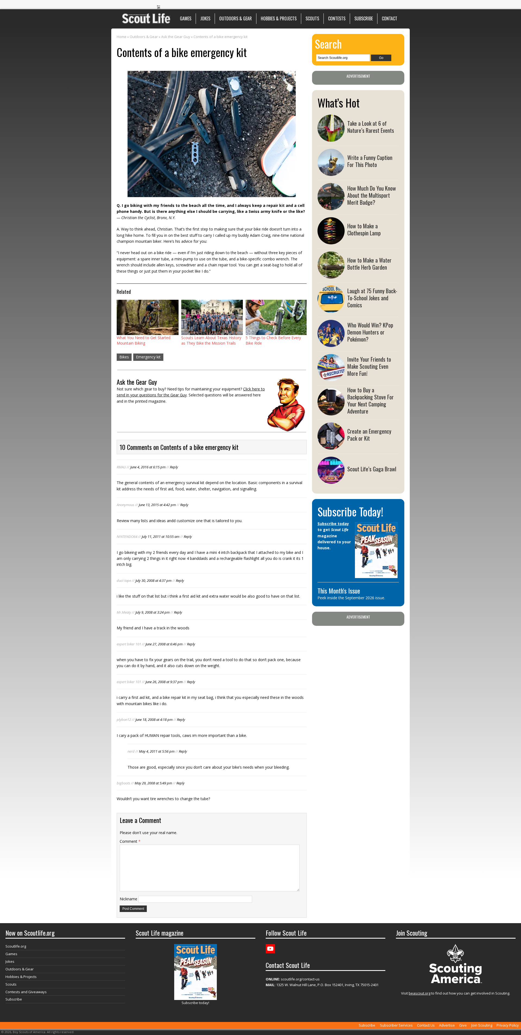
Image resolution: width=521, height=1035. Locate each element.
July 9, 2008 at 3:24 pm (152, 612)
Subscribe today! (195, 1002)
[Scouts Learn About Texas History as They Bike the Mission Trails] (212, 317)
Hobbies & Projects (279, 18)
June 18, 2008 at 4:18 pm (154, 719)
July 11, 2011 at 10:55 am (160, 536)
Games (185, 18)
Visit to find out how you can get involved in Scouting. (455, 993)
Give (463, 1025)
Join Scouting (481, 1025)
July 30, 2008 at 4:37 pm (153, 580)
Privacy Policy (508, 1025)
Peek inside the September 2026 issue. (351, 597)
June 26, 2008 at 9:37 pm (164, 681)
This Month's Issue (338, 590)
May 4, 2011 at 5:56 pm (156, 751)
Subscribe (363, 18)
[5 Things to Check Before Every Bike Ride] (276, 317)
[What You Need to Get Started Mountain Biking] (148, 317)
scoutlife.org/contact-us (293, 979)
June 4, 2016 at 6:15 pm (148, 467)
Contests (336, 18)
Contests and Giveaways (26, 991)
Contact (389, 18)
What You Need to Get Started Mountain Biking (143, 340)
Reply (174, 467)
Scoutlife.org (15, 946)
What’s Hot (338, 102)
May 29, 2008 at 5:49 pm (153, 783)
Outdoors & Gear (235, 18)
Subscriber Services (396, 1025)
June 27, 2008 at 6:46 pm (164, 644)
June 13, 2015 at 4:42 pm (157, 504)
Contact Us (426, 1025)
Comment (130, 841)
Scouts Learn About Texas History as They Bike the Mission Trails (211, 340)
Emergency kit (148, 356)
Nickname (128, 898)
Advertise (447, 1025)
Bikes (124, 356)
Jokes (205, 18)
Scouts (312, 18)
